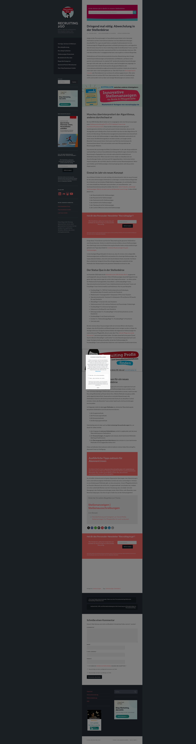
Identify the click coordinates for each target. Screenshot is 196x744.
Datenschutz (98, 371)
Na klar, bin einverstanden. (97, 375)
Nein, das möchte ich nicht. (97, 378)
